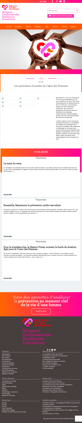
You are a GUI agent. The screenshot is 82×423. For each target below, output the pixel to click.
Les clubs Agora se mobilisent (51, 408)
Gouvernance (6, 361)
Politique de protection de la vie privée (14, 412)
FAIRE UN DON (41, 311)
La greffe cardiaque (48, 366)
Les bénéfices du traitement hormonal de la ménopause (60, 406)
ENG (44, 1)
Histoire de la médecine (9, 372)
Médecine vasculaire (8, 395)
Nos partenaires (7, 359)
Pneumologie (6, 393)
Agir (46, 26)
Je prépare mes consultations (51, 388)
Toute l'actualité (7, 408)
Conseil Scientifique (8, 363)
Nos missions (6, 356)
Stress (4, 388)
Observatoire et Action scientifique (53, 386)
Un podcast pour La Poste (50, 413)
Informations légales (8, 410)
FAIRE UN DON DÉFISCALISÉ (61, 16)
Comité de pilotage (8, 365)
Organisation (6, 354)
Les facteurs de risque (9, 381)
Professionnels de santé (9, 368)
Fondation (18, 26)
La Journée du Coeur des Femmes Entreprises (57, 384)
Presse (64, 26)
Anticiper (38, 26)
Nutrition (4, 390)
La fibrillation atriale (48, 357)
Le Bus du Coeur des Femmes (52, 381)
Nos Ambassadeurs (8, 370)
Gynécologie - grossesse (10, 392)
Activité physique (7, 383)
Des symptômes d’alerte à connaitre (53, 361)
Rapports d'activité (8, 374)
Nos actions (5, 357)
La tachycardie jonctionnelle (51, 359)
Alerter (28, 26)
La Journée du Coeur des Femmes (53, 383)
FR (41, 1)
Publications (6, 366)
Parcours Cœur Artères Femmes (52, 390)
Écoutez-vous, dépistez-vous (51, 365)
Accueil (8, 26)
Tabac (4, 384)
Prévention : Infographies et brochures (54, 392)
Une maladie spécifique (49, 363)
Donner (55, 26)
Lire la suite (8, 194)
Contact (73, 26)
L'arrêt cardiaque (47, 368)
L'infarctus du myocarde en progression (55, 356)
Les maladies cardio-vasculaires (52, 354)
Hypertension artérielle (9, 386)
